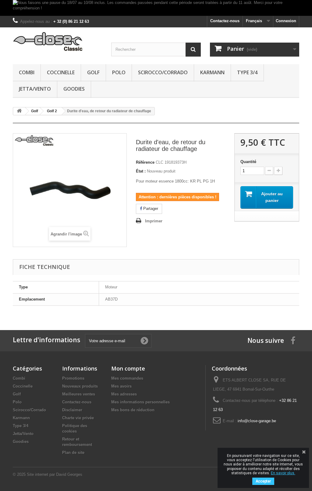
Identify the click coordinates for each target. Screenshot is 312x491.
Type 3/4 (247, 72)
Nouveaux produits (80, 386)
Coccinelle (61, 72)
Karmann (212, 72)
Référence (145, 162)
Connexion (286, 21)
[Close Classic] (57, 42)
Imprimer (153, 221)
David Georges (69, 474)
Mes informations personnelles (140, 402)
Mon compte (128, 368)
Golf (93, 72)
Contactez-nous (224, 21)
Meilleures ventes (78, 394)
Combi (26, 72)
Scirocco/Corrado (163, 72)
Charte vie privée (78, 418)
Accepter (263, 481)
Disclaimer (72, 410)
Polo (119, 72)
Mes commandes (127, 378)
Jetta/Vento (35, 88)
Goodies (74, 88)
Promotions (73, 378)
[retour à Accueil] (19, 111)
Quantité (248, 161)
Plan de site (73, 452)
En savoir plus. (283, 473)
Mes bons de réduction (132, 410)
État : (141, 171)
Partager (150, 208)
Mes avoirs (121, 386)
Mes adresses (124, 394)
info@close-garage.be (257, 421)
